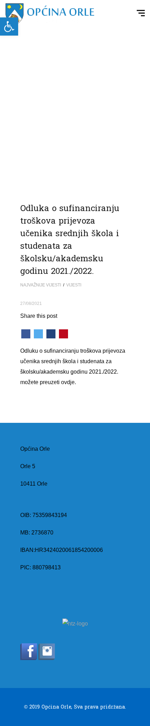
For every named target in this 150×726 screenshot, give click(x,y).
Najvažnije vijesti (40, 285)
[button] (9, 26)
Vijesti (73, 285)
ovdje (68, 382)
